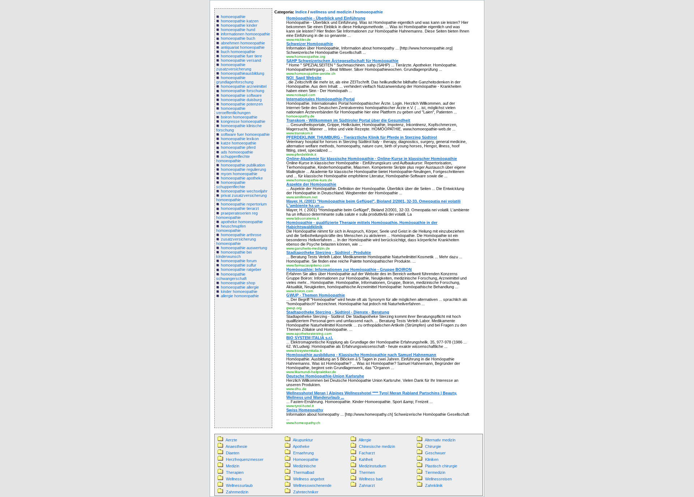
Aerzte (231, 440)
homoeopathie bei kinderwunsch (234, 254)
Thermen (367, 472)
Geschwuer (435, 453)
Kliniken (431, 459)
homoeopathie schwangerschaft (231, 276)
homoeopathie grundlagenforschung (234, 79)
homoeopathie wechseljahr (244, 191)
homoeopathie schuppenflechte (230, 184)
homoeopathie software (241, 95)
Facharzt (367, 453)
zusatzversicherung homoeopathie (236, 241)
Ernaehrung (303, 453)
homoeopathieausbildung (242, 73)
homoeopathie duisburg (241, 100)
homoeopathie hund (238, 29)
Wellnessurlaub (239, 485)
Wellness (234, 479)
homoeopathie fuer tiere (241, 56)
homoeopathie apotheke (242, 178)
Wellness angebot (308, 479)
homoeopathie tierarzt (240, 208)
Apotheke (301, 446)
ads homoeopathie (237, 152)
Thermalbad (303, 472)
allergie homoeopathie (240, 296)
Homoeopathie (305, 459)
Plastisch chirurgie (441, 466)
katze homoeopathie (238, 143)
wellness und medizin (331, 12)
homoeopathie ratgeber (241, 269)
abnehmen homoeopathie (243, 43)
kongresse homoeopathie (243, 121)
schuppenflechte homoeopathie (233, 158)
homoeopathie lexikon (240, 139)
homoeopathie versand (241, 60)
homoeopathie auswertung (244, 248)
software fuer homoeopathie (245, 134)
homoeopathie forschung (242, 90)
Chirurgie (433, 446)
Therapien (235, 472)
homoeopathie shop (238, 283)
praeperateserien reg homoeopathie (237, 215)
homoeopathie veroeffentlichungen (233, 110)
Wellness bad (370, 479)
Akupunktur (303, 440)
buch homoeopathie (238, 51)
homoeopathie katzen (239, 21)
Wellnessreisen (438, 479)
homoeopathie (233, 16)
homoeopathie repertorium (244, 204)
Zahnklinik (434, 485)
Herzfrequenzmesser (245, 459)
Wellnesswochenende (312, 485)
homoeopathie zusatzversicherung (233, 66)
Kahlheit (366, 459)
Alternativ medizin (440, 440)
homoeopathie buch (238, 38)
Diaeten (232, 453)
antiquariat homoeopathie (243, 47)
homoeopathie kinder (239, 25)
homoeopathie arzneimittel (243, 86)
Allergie (365, 440)
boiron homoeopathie (239, 117)
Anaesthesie (236, 446)
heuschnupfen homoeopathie (231, 228)
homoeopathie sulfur (238, 265)
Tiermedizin (435, 472)
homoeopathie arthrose (241, 235)
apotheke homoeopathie (242, 222)
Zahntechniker (305, 492)
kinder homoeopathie (239, 291)
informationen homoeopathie (245, 34)
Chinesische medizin (377, 446)
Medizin (232, 466)
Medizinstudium (372, 466)
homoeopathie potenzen (242, 104)
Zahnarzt (367, 485)
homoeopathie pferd (238, 147)
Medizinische (304, 466)
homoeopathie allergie (240, 287)
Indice (301, 12)
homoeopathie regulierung (243, 169)
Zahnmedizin (237, 492)
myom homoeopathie (239, 174)
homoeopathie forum (239, 261)
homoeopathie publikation (243, 165)
